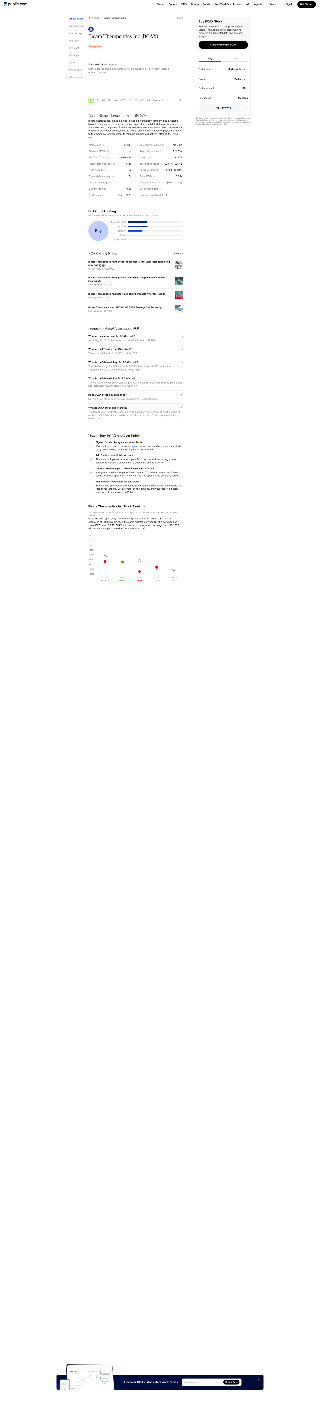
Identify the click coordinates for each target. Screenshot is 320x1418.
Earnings (74, 55)
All (148, 100)
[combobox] (237, 69)
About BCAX (76, 18)
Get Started (306, 4)
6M (116, 100)
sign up (135, 446)
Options (172, 4)
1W (97, 100)
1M (103, 100)
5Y (135, 100)
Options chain (76, 26)
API (248, 4)
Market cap (75, 33)
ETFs (184, 4)
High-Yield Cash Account (228, 4)
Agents (258, 4)
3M (109, 100)
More (273, 4)
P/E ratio (74, 40)
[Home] (15, 4)
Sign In (289, 4)
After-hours (75, 77)
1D (91, 100)
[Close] (259, 1379)
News (72, 62)
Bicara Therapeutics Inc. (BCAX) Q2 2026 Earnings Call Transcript (125, 307)
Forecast (74, 48)
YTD (123, 100)
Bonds (206, 4)
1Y (129, 100)
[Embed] (180, 100)
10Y (142, 100)
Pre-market (75, 70)
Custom (157, 100)
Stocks (160, 4)
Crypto (195, 4)
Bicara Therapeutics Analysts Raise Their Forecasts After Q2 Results (126, 294)
